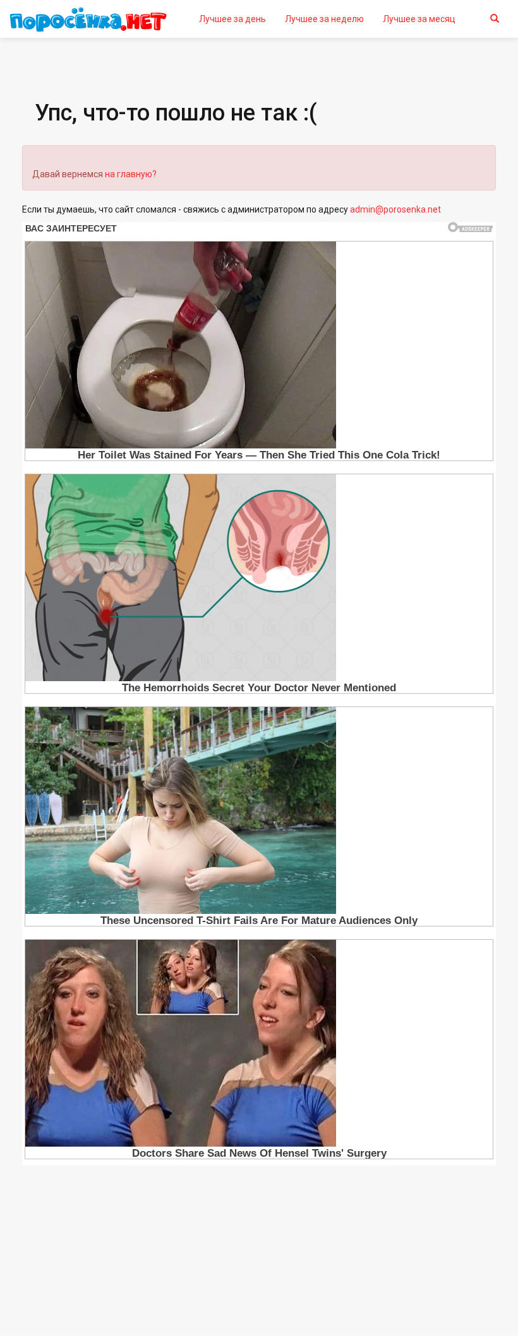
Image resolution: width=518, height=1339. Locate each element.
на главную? (131, 174)
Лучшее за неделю (324, 19)
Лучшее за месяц (419, 19)
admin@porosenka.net (395, 209)
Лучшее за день (232, 19)
